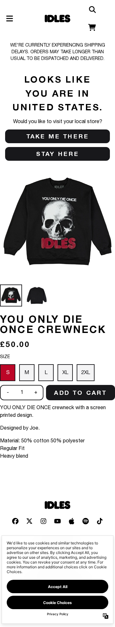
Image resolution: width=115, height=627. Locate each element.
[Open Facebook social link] (15, 521)
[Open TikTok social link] (100, 521)
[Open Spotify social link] (86, 521)
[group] (11, 295)
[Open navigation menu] (10, 18)
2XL (85, 372)
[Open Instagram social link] (43, 521)
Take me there (57, 136)
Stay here (57, 154)
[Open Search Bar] (92, 9)
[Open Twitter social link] (29, 521)
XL (65, 372)
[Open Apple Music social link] (72, 521)
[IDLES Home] (57, 19)
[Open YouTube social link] (57, 521)
